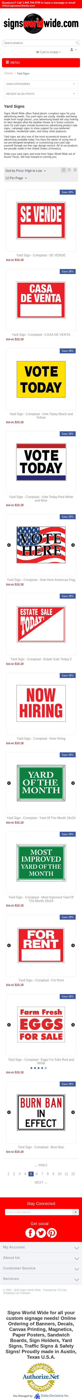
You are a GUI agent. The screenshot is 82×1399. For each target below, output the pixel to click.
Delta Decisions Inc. (55, 1395)
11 (66, 1174)
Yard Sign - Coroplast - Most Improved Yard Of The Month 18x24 (41, 899)
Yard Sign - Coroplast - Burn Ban (41, 1147)
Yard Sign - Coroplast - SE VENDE (41, 255)
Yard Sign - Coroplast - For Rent (41, 980)
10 (60, 1174)
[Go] (75, 1212)
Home (8, 73)
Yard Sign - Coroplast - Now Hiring (41, 738)
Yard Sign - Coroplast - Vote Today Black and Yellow (41, 415)
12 (73, 1174)
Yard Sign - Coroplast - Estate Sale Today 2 (41, 659)
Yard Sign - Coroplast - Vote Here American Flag (41, 580)
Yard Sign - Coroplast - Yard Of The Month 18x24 (41, 818)
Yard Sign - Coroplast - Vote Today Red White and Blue (41, 498)
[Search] (77, 43)
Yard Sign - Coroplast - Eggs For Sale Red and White (41, 1061)
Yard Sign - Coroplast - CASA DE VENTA (41, 334)
